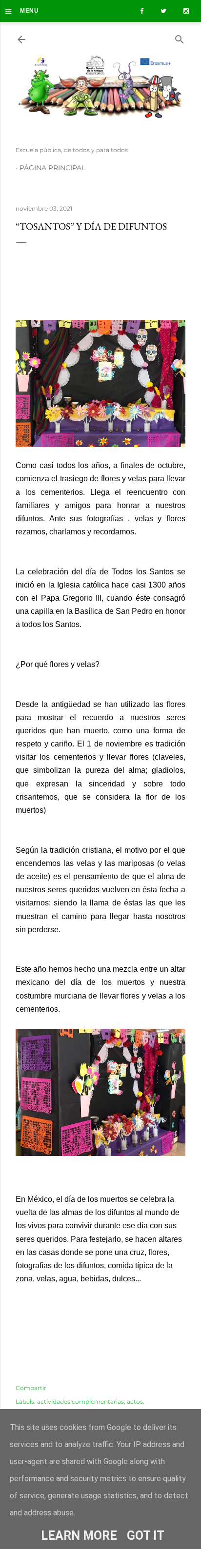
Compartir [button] (31, 1388)
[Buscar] (179, 37)
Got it (145, 1536)
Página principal (52, 167)
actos (135, 1401)
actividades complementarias (80, 1401)
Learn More (79, 1536)
